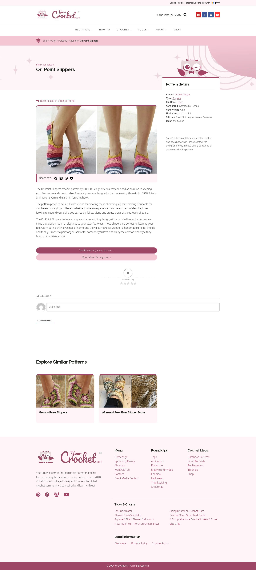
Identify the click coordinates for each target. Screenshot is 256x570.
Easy (180, 102)
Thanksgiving (159, 482)
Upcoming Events (125, 461)
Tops (154, 457)
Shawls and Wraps (162, 469)
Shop (177, 29)
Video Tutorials (196, 461)
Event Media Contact (127, 478)
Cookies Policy (160, 543)
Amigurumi (157, 461)
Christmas (157, 486)
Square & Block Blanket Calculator (134, 519)
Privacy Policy (139, 543)
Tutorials (193, 469)
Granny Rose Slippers (53, 412)
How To (104, 29)
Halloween (157, 478)
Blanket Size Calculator (128, 515)
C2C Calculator (123, 510)
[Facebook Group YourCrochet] (56, 494)
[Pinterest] (198, 14)
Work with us (122, 469)
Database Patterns (198, 457)
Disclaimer (121, 543)
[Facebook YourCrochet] (47, 494)
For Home (157, 465)
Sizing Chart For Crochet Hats (186, 510)
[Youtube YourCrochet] (66, 494)
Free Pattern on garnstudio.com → (97, 250)
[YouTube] (217, 14)
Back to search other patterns (57, 100)
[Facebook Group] (211, 14)
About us (120, 465)
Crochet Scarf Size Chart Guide (187, 515)
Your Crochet (49, 40)
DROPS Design (182, 94)
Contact (119, 474)
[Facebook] (204, 14)
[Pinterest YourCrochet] (38, 494)
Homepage (121, 457)
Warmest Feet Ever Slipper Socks (123, 412)
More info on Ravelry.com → (96, 257)
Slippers (73, 40)
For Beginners (196, 465)
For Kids (156, 474)
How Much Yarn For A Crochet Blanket (137, 523)
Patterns (62, 40)
